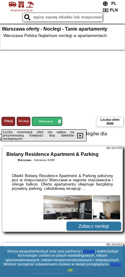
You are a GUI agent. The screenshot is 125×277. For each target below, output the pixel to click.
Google (89, 251)
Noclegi (24, 121)
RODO (115, 264)
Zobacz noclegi (94, 226)
